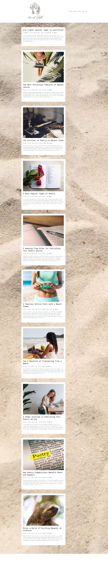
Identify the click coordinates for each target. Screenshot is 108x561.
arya (25, 89)
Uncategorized (48, 32)
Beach (70, 11)
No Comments (54, 32)
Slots (83, 11)
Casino (74, 11)
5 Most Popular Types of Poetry (39, 194)
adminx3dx (26, 32)
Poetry (79, 11)
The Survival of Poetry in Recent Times (43, 140)
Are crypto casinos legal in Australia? (43, 30)
